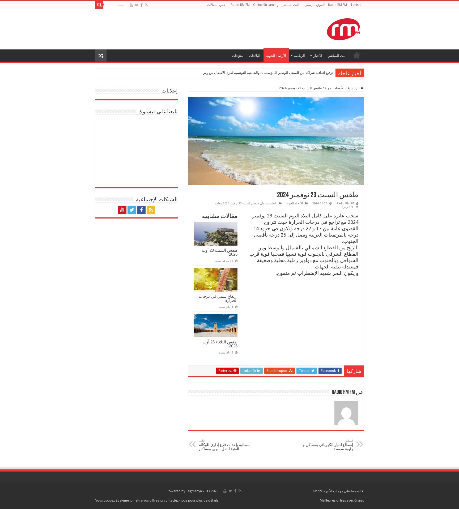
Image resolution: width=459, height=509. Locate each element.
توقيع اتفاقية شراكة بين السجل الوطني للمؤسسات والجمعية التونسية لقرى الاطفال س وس (267, 73)
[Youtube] (131, 5)
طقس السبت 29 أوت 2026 (219, 252)
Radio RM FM (345, 203)
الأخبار (317, 56)
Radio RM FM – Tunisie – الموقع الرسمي (332, 5)
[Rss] (146, 5)
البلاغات (254, 56)
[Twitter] (136, 5)
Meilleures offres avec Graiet (342, 500)
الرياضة (299, 56)
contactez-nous (176, 500)
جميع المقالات (216, 5)
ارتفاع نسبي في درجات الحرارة (218, 298)
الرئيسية (353, 88)
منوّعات (237, 56)
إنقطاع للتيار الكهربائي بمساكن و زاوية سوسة (328, 445)
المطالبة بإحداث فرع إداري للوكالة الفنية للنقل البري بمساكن (225, 445)
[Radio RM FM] (343, 28)
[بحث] (99, 5)
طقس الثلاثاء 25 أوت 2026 (220, 344)
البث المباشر (337, 56)
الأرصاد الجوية (276, 56)
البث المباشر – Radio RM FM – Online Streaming (265, 5)
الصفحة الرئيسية (357, 55)
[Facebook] (141, 5)
